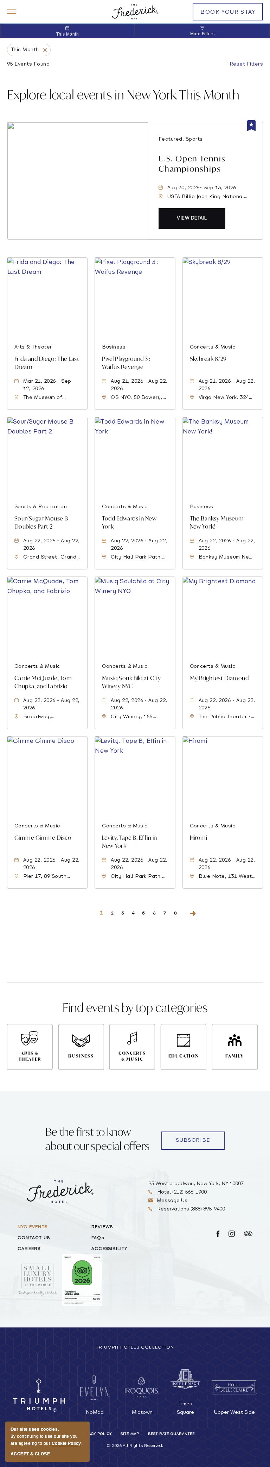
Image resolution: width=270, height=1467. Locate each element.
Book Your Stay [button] (227, 15)
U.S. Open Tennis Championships (192, 163)
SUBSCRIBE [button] (193, 1140)
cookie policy (66, 1443)
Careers (29, 1249)
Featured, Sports (181, 139)
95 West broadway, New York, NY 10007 (196, 1183)
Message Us (172, 1200)
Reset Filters (246, 64)
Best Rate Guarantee (171, 1434)
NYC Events (32, 1227)
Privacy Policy (95, 1434)
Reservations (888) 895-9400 (190, 1209)
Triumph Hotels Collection (135, 1347)
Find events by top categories (135, 1007)
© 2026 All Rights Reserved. (135, 1446)
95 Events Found (28, 64)
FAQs (97, 1238)
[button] (192, 218)
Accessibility (109, 1249)
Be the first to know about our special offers (97, 1139)
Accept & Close (30, 1453)
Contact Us (34, 1238)
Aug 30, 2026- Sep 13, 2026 (201, 188)
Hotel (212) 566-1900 (181, 1192)
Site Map (130, 1434)
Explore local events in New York (123, 94)
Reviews (102, 1227)
